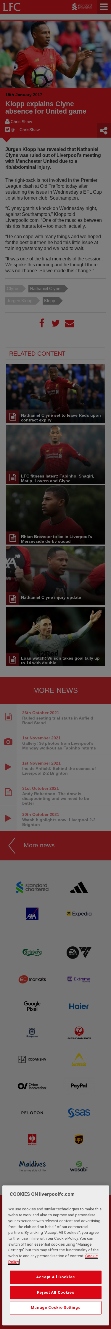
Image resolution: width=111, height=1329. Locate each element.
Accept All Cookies (55, 1277)
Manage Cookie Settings (55, 1307)
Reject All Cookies (55, 1292)
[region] (55, 1255)
